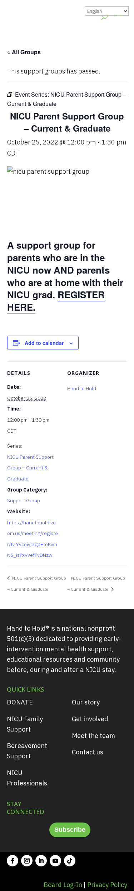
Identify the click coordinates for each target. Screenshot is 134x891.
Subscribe (69, 829)
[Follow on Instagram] (27, 860)
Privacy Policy (107, 885)
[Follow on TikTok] (69, 860)
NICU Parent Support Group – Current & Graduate (30, 468)
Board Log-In (63, 885)
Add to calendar (44, 342)
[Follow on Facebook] (12, 860)
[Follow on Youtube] (55, 860)
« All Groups (24, 52)
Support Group (23, 500)
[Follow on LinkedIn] (41, 860)
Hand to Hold (81, 388)
